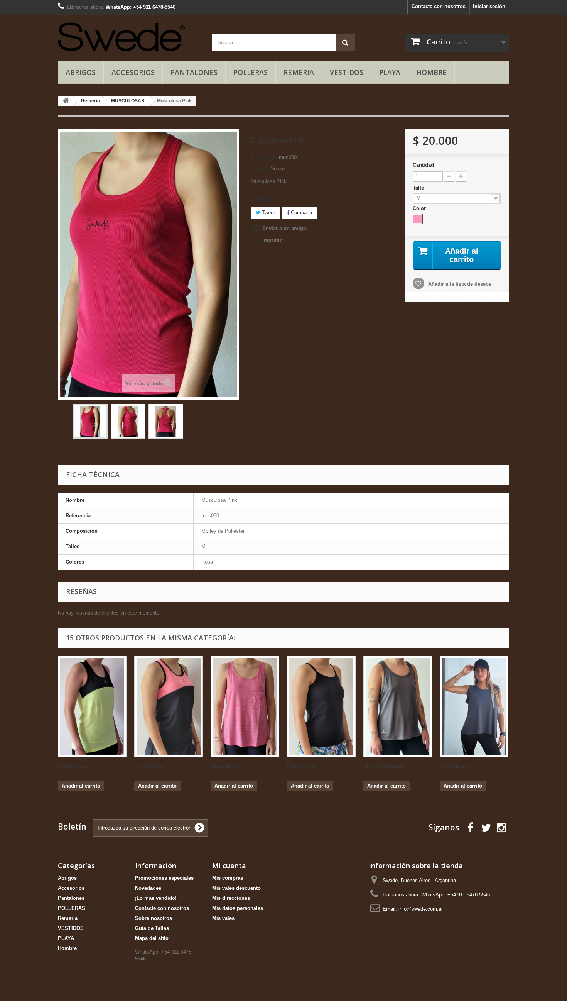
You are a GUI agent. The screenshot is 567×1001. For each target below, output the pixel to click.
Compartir (300, 212)
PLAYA (389, 72)
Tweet (267, 212)
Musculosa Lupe (384, 765)
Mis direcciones (231, 898)
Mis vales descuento (236, 888)
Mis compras (227, 878)
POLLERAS (250, 72)
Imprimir (272, 240)
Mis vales (223, 918)
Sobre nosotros (153, 918)
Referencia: (264, 157)
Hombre (431, 72)
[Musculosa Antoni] (474, 706)
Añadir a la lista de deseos (459, 284)
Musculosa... (74, 765)
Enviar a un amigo (284, 228)
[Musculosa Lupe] (397, 706)
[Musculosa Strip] (321, 706)
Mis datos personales (237, 908)
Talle (419, 188)
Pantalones (194, 72)
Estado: (260, 168)
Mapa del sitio (152, 938)
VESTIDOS (346, 72)
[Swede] (129, 35)
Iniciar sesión (489, 6)
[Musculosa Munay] (168, 706)
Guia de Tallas (152, 928)
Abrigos (81, 72)
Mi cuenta (229, 865)
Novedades (148, 888)
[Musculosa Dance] (245, 706)
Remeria (299, 72)
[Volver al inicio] (66, 101)
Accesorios (133, 72)
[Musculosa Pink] (90, 421)
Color (420, 208)
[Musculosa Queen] (92, 706)
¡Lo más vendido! (156, 898)
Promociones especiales (164, 878)
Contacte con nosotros (439, 6)
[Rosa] (417, 219)
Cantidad (423, 165)
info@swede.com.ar (420, 909)
